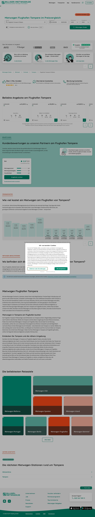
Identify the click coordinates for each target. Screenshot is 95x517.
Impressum (42, 271)
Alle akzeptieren (61, 268)
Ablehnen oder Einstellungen (37, 268)
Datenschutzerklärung (50, 271)
